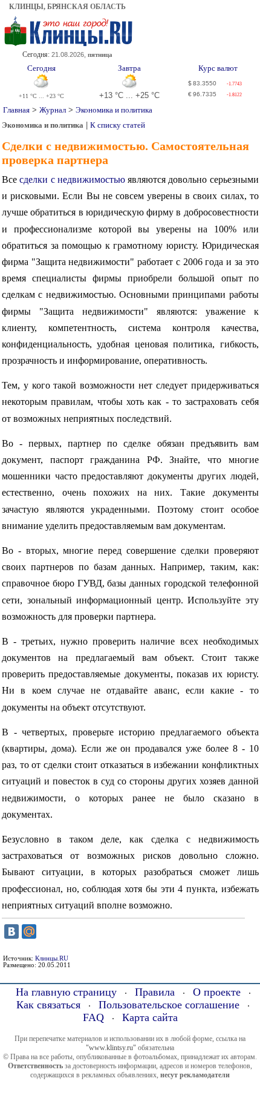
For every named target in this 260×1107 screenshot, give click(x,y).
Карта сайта (150, 1017)
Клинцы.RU (51, 958)
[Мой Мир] (29, 931)
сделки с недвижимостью (72, 179)
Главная (16, 110)
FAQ (93, 1017)
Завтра (129, 68)
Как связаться (48, 1005)
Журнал (52, 110)
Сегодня (41, 68)
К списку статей (117, 125)
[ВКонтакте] (11, 931)
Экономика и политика (114, 110)
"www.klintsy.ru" (111, 1047)
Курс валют (218, 68)
